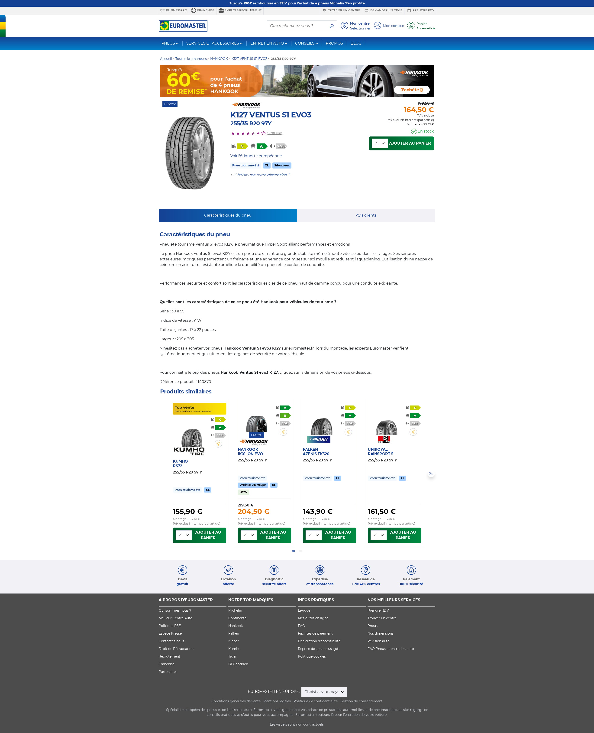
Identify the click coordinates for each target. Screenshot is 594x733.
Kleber (233, 641)
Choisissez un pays (322, 692)
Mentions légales (277, 701)
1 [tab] (293, 551)
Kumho (234, 649)
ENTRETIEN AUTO (267, 43)
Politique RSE (170, 626)
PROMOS (334, 43)
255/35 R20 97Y (250, 123)
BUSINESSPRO (176, 10)
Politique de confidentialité (316, 701)
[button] (218, 444)
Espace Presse (170, 633)
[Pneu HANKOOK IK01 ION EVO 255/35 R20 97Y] (256, 418)
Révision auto (379, 641)
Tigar (232, 656)
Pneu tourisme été (245, 165)
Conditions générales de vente (236, 701)
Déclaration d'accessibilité (319, 641)
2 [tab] (300, 551)
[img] (218, 444)
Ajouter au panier (410, 143)
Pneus (373, 626)
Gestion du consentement (361, 701)
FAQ (301, 626)
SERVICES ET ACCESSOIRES (212, 43)
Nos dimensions (381, 633)
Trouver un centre (343, 10)
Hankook (235, 626)
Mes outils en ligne (313, 618)
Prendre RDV (423, 10)
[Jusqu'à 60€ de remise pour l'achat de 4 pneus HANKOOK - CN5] (297, 81)
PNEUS (168, 43)
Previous (162, 473)
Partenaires (168, 672)
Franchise (205, 10)
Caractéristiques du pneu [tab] (228, 215)
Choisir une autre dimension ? (262, 175)
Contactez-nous (171, 641)
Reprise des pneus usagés (318, 649)
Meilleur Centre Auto (175, 618)
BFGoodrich (238, 664)
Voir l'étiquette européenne (256, 156)
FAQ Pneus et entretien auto (391, 649)
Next (431, 473)
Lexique (304, 610)
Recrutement (169, 656)
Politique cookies (312, 656)
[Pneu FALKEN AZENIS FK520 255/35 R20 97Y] (321, 421)
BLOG (356, 43)
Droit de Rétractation (176, 649)
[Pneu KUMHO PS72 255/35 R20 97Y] (191, 433)
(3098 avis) (274, 133)
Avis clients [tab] (366, 215)
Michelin (235, 610)
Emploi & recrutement (242, 10)
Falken (233, 633)
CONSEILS (304, 43)
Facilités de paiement (315, 633)
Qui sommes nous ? (175, 610)
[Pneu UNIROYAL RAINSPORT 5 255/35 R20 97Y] (386, 421)
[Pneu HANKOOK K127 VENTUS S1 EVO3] (189, 153)
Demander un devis (386, 10)
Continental (237, 618)
